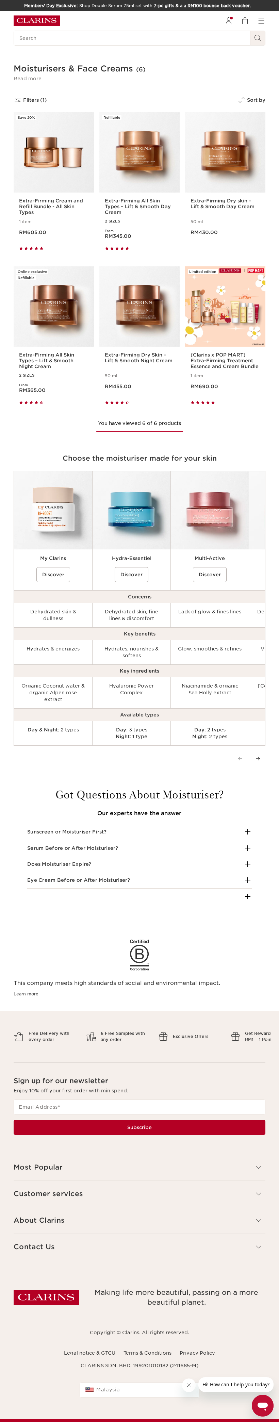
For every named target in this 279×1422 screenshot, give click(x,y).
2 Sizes (112, 221)
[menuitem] (229, 21)
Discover (53, 574)
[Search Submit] (257, 38)
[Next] (257, 758)
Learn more (26, 993)
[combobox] (139, 1390)
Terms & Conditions (147, 1353)
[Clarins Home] (37, 21)
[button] (28, 78)
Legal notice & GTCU (89, 1353)
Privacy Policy (197, 1353)
